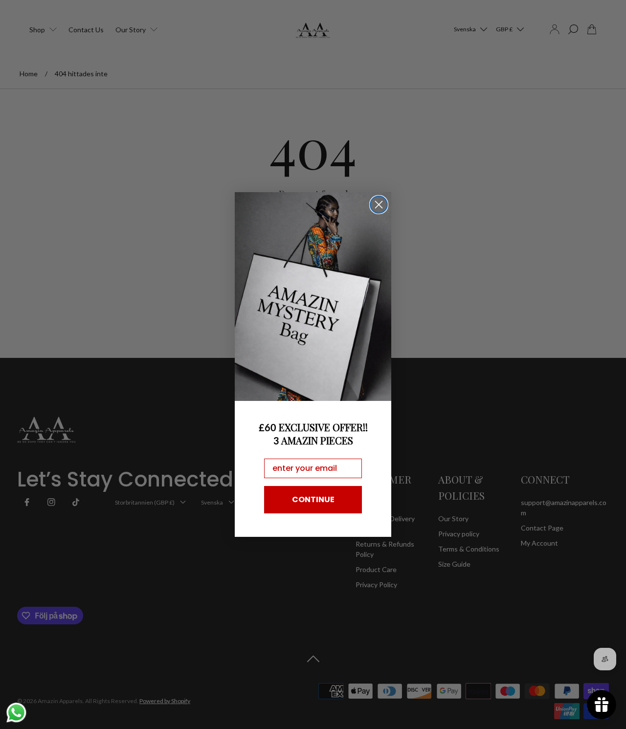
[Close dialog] (378, 204)
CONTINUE (313, 499)
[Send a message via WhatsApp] (16, 712)
